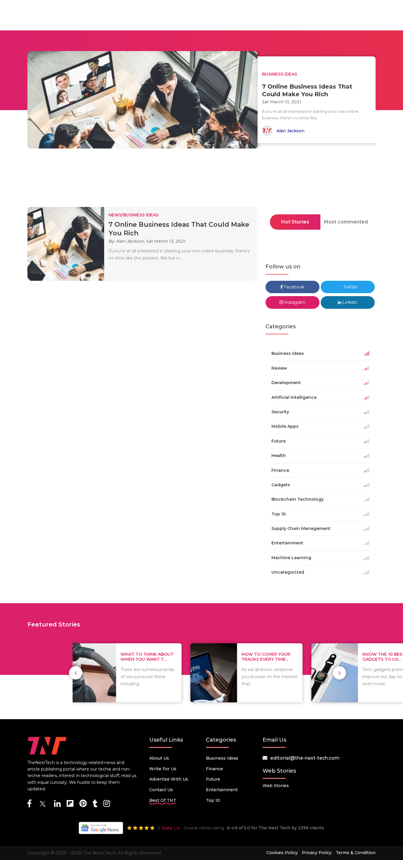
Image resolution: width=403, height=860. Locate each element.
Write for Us (162, 768)
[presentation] (75, 672)
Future (213, 779)
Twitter (350, 287)
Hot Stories (295, 222)
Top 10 (213, 800)
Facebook (293, 287)
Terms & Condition (356, 852)
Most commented (346, 222)
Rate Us (171, 828)
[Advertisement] (201, 179)
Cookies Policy (282, 852)
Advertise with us (168, 779)
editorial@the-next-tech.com (305, 758)
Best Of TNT (162, 800)
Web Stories (276, 785)
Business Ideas (222, 758)
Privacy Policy (317, 852)
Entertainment (222, 789)
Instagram (294, 302)
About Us (159, 758)
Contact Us (161, 789)
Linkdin (349, 302)
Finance (214, 768)
